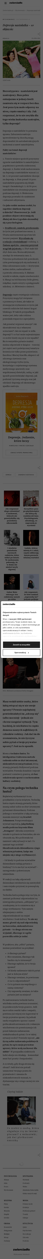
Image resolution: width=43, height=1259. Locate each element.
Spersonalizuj (20, 653)
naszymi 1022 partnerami (20, 619)
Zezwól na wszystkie (21, 645)
